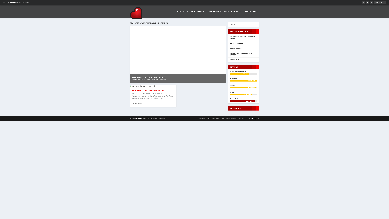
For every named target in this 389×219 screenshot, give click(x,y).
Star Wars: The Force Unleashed (148, 77)
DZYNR (138, 118)
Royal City (233, 78)
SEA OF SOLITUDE (236, 43)
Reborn (232, 85)
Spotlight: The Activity (22, 2)
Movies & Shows (231, 11)
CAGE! (232, 92)
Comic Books (213, 11)
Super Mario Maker (236, 99)
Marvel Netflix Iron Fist (238, 71)
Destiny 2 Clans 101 (236, 48)
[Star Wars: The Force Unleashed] (153, 86)
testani (140, 79)
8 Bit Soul (181, 11)
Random (153, 79)
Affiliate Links (235, 60)
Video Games (196, 11)
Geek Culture (250, 11)
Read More (137, 103)
